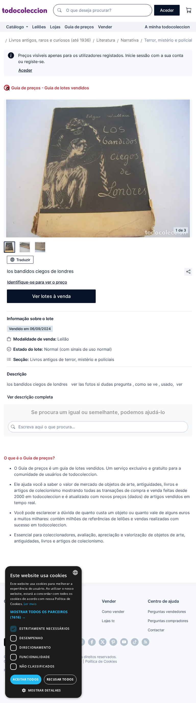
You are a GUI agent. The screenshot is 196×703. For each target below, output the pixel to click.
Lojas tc (108, 621)
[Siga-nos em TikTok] (135, 642)
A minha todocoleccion (167, 26)
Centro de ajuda (163, 601)
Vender (105, 26)
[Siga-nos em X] (102, 642)
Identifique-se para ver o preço (37, 282)
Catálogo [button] (15, 26)
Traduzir (23, 260)
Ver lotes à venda (51, 296)
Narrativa (130, 40)
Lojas (55, 26)
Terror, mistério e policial (168, 40)
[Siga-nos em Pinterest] (113, 642)
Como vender (113, 611)
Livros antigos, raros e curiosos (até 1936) (50, 40)
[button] (43, 614)
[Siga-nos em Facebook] (92, 642)
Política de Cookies (101, 661)
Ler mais (30, 604)
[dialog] (43, 632)
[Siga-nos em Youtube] (124, 642)
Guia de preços (79, 26)
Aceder (25, 70)
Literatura (105, 40)
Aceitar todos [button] (26, 679)
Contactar (156, 630)
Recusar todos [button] (60, 679)
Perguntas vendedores (167, 611)
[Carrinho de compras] (189, 10)
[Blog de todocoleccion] (145, 642)
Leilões (39, 26)
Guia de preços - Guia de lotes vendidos (50, 87)
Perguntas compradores (168, 621)
